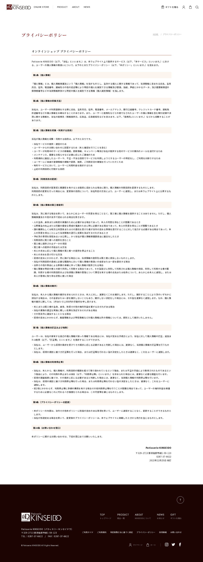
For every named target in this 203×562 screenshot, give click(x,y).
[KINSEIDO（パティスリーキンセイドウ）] (49, 517)
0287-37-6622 (35, 536)
